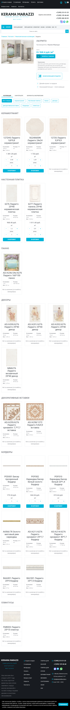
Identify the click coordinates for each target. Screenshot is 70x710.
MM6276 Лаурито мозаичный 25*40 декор (12, 372)
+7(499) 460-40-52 (62, 18)
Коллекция (7, 95)
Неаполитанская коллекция (24, 36)
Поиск (67, 31)
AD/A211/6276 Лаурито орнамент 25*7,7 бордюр (35, 535)
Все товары (7, 101)
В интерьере (19, 95)
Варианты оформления (35, 95)
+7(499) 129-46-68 (62, 15)
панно (46, 101)
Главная (4, 36)
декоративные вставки (11, 105)
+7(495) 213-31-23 (62, 12)
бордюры (26, 105)
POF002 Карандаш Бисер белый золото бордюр (35, 480)
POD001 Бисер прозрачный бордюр (11, 479)
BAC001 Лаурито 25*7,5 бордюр (35, 579)
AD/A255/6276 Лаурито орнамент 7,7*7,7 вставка (11, 426)
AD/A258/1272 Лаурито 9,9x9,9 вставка (35, 425)
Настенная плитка (34, 101)
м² (11, 156)
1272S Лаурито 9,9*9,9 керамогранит (58, 140)
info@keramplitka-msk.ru (60, 679)
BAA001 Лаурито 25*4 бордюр (11, 579)
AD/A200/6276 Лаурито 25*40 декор (11, 327)
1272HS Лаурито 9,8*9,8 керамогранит (11, 140)
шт (12, 498)
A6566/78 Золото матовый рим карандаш (11, 534)
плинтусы (36, 105)
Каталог (11, 36)
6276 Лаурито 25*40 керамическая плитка (11, 208)
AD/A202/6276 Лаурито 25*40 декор (58, 327)
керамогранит (19, 101)
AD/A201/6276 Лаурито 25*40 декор (35, 327)
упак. (11, 162)
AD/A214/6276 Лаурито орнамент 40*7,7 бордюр (58, 535)
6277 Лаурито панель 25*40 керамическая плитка (35, 208)
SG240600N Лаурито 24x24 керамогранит (35, 140)
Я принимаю (63, 704)
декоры (55, 101)
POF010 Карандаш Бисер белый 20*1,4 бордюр (58, 480)
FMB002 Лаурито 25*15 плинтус (11, 628)
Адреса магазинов (44, 14)
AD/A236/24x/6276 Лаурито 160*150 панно (12, 275)
